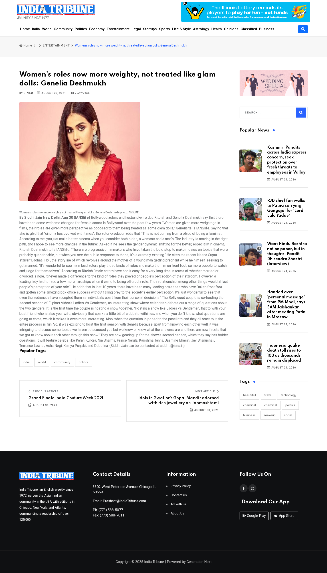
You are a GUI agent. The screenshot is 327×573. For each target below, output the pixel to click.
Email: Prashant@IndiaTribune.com (119, 501)
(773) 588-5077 (111, 510)
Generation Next (199, 562)
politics (290, 405)
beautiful (249, 395)
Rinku (28, 93)
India (36, 29)
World (47, 29)
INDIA (26, 362)
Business (266, 29)
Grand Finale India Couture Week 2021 (65, 398)
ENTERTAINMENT (56, 45)
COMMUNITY (62, 362)
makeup (270, 415)
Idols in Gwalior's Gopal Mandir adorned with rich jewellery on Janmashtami (178, 400)
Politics (81, 29)
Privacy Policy (181, 486)
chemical (249, 405)
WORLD (42, 362)
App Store (286, 516)
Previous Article (45, 391)
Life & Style (181, 29)
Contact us (179, 495)
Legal (136, 29)
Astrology (201, 29)
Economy (97, 29)
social (288, 415)
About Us (177, 513)
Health (216, 29)
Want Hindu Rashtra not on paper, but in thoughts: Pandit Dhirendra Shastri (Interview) (287, 254)
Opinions (231, 29)
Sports (164, 29)
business (249, 415)
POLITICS (84, 362)
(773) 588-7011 (112, 515)
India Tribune (154, 562)
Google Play (256, 516)
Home (25, 29)
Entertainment (118, 29)
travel (268, 395)
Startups (150, 29)
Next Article (205, 391)
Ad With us (178, 504)
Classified (249, 29)
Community (63, 29)
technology (288, 395)
